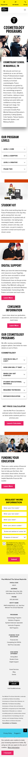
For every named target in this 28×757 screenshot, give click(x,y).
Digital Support (14, 662)
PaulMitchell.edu (15, 688)
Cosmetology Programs (14, 618)
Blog (14, 672)
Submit (14, 559)
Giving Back (14, 657)
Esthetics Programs (14, 620)
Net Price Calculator (14, 645)
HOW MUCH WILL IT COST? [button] (10, 360)
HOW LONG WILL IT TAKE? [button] (12, 367)
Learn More (8, 298)
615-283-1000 (14, 599)
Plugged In (17, 733)
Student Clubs (14, 659)
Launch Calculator (14, 423)
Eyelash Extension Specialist (14, 623)
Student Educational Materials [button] (12, 383)
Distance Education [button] (11, 396)
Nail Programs (14, 628)
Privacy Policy (10, 544)
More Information (13, 747)
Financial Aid (14, 640)
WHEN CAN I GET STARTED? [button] (9, 375)
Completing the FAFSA (14, 642)
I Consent (7, 753)
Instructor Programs (14, 625)
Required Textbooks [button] (12, 390)
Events (14, 674)
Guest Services (14, 669)
